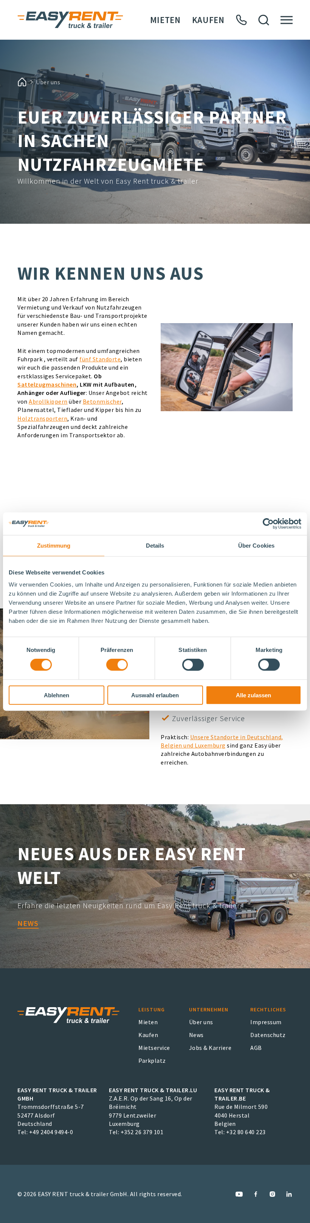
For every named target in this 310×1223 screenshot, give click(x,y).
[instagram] (272, 1194)
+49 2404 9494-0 (51, 1132)
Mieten (165, 20)
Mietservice (154, 1047)
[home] (21, 82)
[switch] (117, 665)
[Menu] (287, 20)
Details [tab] (155, 545)
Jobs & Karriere (210, 1047)
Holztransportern (42, 418)
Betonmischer (102, 401)
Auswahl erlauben (155, 695)
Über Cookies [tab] (256, 545)
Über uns (201, 1022)
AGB (256, 1047)
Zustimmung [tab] (54, 545)
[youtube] (239, 1194)
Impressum (266, 1022)
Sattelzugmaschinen (46, 384)
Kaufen (208, 20)
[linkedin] (289, 1194)
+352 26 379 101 (142, 1132)
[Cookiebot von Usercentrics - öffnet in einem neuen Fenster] (268, 523)
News (28, 923)
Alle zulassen (253, 695)
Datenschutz (268, 1035)
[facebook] (255, 1194)
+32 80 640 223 (246, 1132)
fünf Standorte (100, 359)
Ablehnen (56, 695)
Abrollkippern (48, 401)
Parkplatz (152, 1060)
